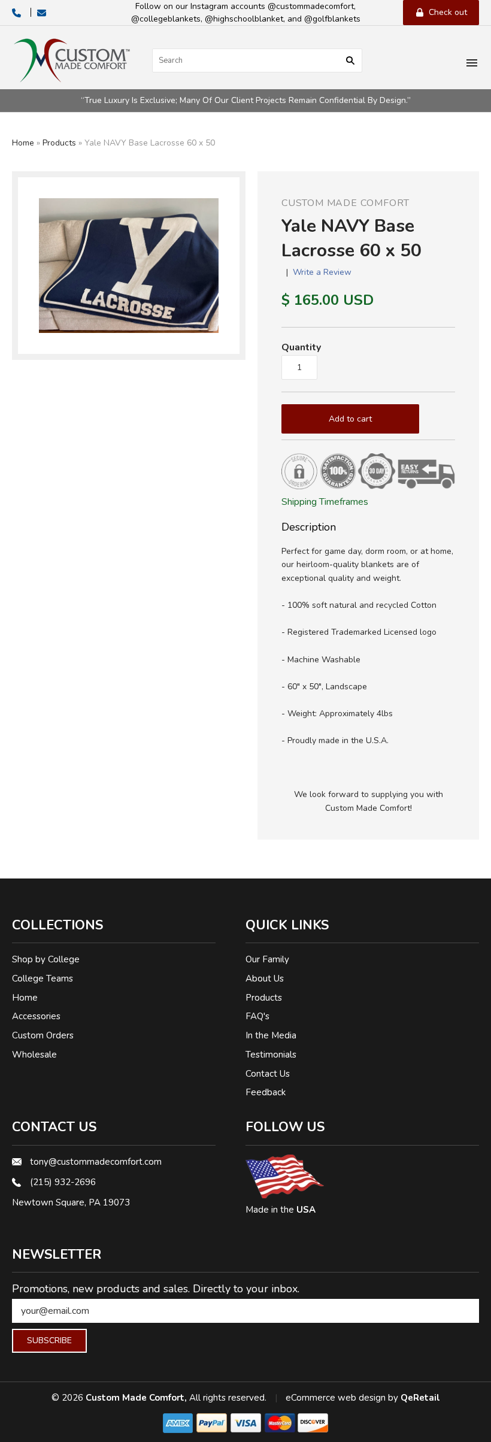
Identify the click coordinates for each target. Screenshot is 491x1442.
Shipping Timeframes (324, 501)
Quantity (301, 347)
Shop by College (46, 959)
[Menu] (472, 64)
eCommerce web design (335, 1398)
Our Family (267, 959)
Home (23, 143)
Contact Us (268, 1074)
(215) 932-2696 (63, 1182)
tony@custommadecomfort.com (96, 1162)
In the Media (271, 1035)
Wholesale (34, 1055)
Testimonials (271, 1055)
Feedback (266, 1092)
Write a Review (322, 272)
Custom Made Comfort (345, 203)
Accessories (36, 1016)
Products (59, 143)
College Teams (42, 978)
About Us (265, 978)
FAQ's (257, 1016)
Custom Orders (43, 1035)
